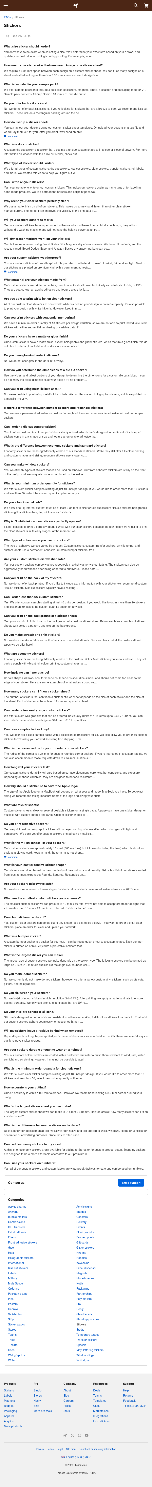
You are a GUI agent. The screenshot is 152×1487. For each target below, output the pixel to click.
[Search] (135, 5)
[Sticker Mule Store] (65, 1435)
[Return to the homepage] (76, 5)
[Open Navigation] (5, 5)
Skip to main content (3, 3)
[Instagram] (79, 1435)
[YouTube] (86, 1435)
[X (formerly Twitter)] (72, 1435)
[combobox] (76, 36)
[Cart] (146, 5)
